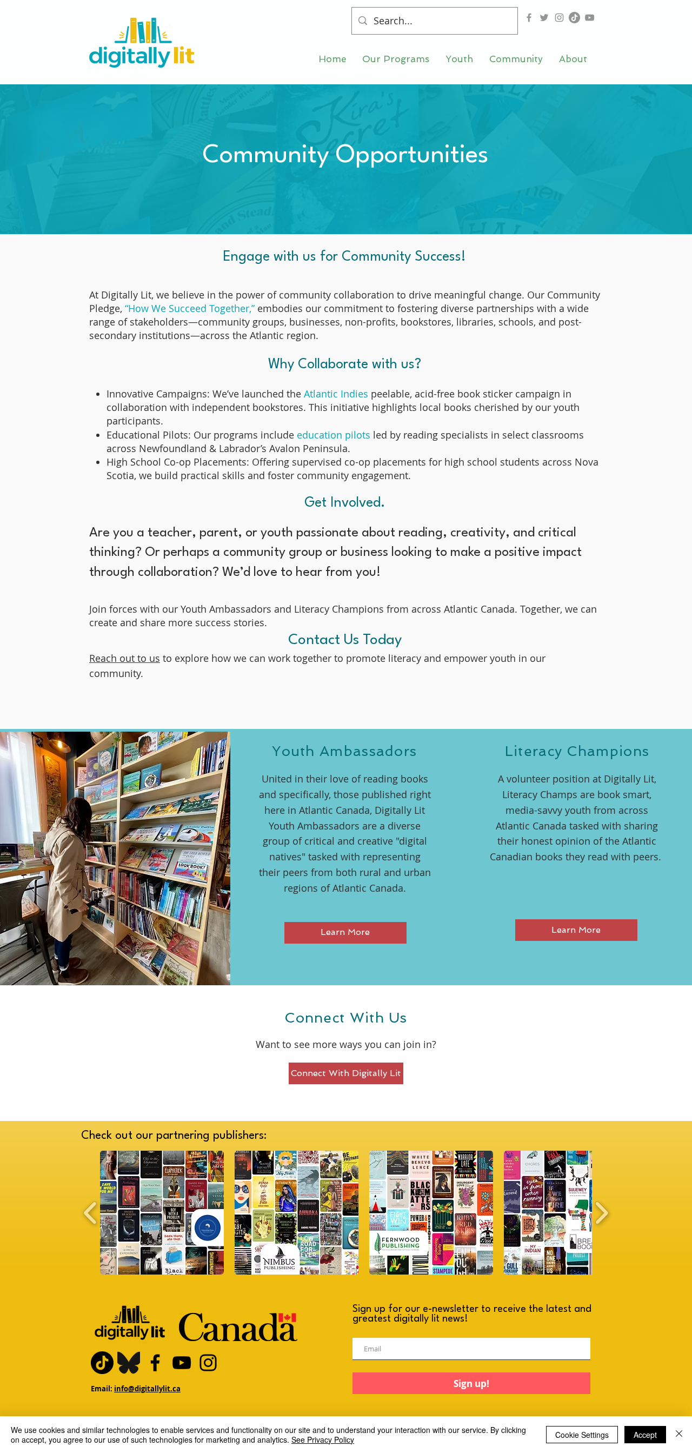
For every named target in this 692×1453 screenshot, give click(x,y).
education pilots (333, 434)
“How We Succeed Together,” (190, 308)
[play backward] (90, 1213)
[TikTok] (574, 17)
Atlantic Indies (336, 393)
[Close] (679, 1434)
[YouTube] (589, 17)
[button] (395, 59)
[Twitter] (544, 17)
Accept (645, 1434)
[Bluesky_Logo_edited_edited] (128, 1362)
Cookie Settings (582, 1434)
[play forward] (601, 1213)
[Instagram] (559, 17)
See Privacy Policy (322, 1439)
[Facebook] (529, 17)
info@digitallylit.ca (147, 1389)
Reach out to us (124, 658)
